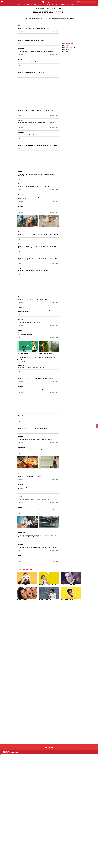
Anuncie (93, 751)
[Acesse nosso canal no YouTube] (52, 747)
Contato (89, 751)
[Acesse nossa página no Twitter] (46, 747)
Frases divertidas (65, 49)
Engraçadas (60, 8)
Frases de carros (65, 51)
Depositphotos (15, 752)
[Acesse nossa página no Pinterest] (49, 747)
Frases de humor (65, 45)
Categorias (37, 8)
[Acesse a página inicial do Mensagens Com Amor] (49, 2)
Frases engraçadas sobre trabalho (68, 47)
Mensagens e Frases (48, 8)
